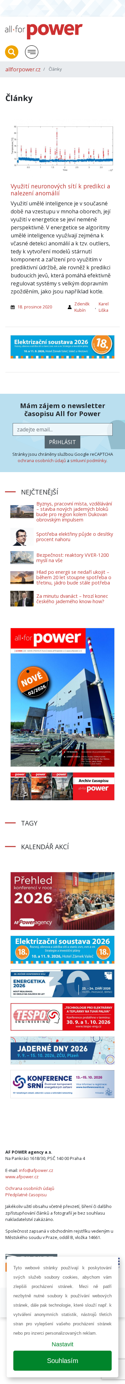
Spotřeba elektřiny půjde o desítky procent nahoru (74, 536)
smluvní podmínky (88, 460)
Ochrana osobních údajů (29, 1188)
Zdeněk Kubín (82, 307)
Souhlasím (62, 1360)
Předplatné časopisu (26, 1195)
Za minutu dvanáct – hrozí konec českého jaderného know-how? (72, 598)
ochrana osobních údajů (42, 460)
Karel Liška (104, 307)
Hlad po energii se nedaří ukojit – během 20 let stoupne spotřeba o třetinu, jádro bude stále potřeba (73, 577)
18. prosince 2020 (34, 307)
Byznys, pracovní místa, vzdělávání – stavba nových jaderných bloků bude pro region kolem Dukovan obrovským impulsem (74, 511)
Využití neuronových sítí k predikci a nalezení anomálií (60, 189)
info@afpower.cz (36, 1170)
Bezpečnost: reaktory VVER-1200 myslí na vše (72, 557)
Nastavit (62, 1344)
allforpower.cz (23, 69)
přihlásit (62, 442)
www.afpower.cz (22, 1177)
